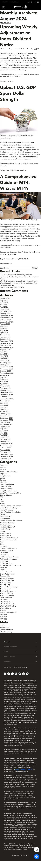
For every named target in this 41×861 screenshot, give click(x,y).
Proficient (4, 552)
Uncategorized (6, 597)
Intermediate (5, 518)
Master (3, 531)
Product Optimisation (8, 548)
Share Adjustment (7, 574)
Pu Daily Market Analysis (9, 557)
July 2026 (4, 300)
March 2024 (4, 360)
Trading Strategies (7, 595)
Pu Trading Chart (6, 563)
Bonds (2, 478)
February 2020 (5, 452)
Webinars (3, 599)
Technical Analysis (7, 578)
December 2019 (6, 454)
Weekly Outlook (6, 602)
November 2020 (6, 446)
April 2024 (4, 358)
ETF (1, 499)
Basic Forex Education (8, 471)
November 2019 (6, 456)
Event (2, 501)
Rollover (3, 567)
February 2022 (5, 414)
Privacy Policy (8, 667)
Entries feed (5, 627)
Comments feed (6, 629)
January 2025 (5, 339)
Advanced (4, 465)
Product (7, 642)
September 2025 (6, 322)
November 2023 (6, 369)
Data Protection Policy (20, 667)
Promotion (4, 555)
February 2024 (5, 362)
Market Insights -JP (7, 527)
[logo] (22, 7)
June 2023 (4, 379)
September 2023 (6, 373)
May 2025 (4, 330)
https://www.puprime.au (23, 769)
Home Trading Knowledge (10, 512)
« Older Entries (6, 263)
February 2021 (5, 439)
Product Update (6, 550)
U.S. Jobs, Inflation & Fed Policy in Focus (16, 274)
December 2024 (6, 341)
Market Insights (6, 525)
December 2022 (6, 392)
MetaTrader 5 (5, 535)
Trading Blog (5, 584)
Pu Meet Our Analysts (8, 559)
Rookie (3, 570)
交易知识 (3, 614)
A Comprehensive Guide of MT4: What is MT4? (18, 183)
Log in (2, 625)
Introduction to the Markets (11, 520)
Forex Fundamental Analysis (11, 506)
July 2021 (4, 428)
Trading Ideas (5, 589)
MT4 (21, 259)
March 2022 (4, 411)
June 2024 (4, 354)
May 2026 (4, 305)
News (12, 81)
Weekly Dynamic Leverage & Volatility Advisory (18, 281)
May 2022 (4, 407)
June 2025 (4, 328)
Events (2, 503)
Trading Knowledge (8, 591)
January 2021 (5, 441)
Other (2, 544)
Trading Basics (5, 582)
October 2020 (5, 448)
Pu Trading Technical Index (10, 565)
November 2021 (6, 420)
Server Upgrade (6, 572)
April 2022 (4, 409)
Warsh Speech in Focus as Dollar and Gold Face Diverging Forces (18, 284)
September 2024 (6, 347)
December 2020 (6, 443)
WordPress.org (6, 632)
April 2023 (4, 384)
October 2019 (5, 458)
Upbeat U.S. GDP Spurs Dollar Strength (18, 93)
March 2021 (4, 437)
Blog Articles (23, 252)
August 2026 (5, 298)
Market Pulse (5, 529)
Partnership (4, 546)
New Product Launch (8, 540)
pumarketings (5, 138)
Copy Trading (5, 486)
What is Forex (5, 608)
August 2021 (5, 426)
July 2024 (4, 352)
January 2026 (5, 313)
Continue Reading (18, 70)
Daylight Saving (6, 495)
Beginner (13, 252)
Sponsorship (5, 576)
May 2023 (4, 382)
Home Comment (6, 510)
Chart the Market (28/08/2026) (12, 287)
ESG (1, 497)
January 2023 (5, 390)
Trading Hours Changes (9, 587)
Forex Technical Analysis (9, 508)
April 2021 (4, 435)
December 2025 (6, 315)
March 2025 (4, 335)
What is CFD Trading (8, 606)
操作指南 (3, 619)
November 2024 (6, 343)
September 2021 (6, 424)
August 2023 (5, 375)
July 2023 (4, 377)
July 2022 (4, 403)
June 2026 (4, 303)
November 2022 (6, 394)
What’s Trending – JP (8, 612)
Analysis (3, 467)
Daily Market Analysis (18, 170)
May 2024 (4, 356)
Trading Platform (6, 593)
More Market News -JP (9, 538)
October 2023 (5, 371)
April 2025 (4, 332)
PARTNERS (5, 2)
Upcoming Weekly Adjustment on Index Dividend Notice (18, 36)
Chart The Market (7, 484)
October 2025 (5, 320)
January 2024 (5, 365)
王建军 (36, 49)
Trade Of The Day (7, 580)
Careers (3, 480)
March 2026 (4, 309)
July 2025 (4, 326)
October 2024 (5, 345)
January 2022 (5, 416)
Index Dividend (6, 516)
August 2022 (5, 401)
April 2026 (4, 307)
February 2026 (5, 311)
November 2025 (6, 317)
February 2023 (5, 388)
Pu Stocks (4, 561)
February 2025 (5, 337)
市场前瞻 (3, 616)
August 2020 (5, 450)
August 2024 (5, 350)
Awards (3, 469)
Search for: (4, 268)
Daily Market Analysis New (10, 493)
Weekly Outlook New (8, 604)
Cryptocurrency (6, 488)
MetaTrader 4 (5, 533)
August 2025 (5, 324)
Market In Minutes (7, 523)
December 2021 (6, 418)
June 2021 (4, 431)
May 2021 (4, 433)
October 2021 (5, 422)
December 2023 (6, 367)
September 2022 (6, 399)
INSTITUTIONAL (15, 2)
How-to (15, 259)
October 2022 (5, 396)
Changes (3, 482)
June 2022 (4, 405)
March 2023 (4, 386)
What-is (13, 254)
